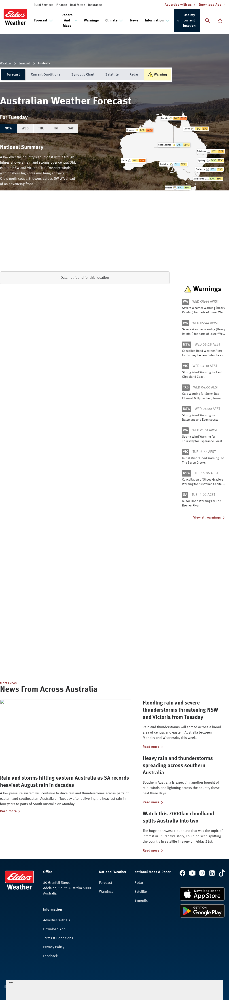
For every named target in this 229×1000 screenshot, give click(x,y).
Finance (61, 4)
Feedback (50, 956)
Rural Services (43, 4)
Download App (54, 929)
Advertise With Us (56, 920)
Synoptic (141, 901)
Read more (8, 811)
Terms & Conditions (58, 938)
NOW (8, 128)
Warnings (91, 20)
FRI (56, 128)
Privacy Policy (53, 947)
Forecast (24, 63)
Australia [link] (44, 63)
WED (25, 128)
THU (41, 128)
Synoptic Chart (82, 74)
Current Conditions (45, 74)
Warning (160, 74)
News (134, 20)
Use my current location (189, 20)
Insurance (95, 4)
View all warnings (207, 517)
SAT (71, 128)
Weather (5, 63)
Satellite (112, 74)
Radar (133, 74)
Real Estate (77, 4)
